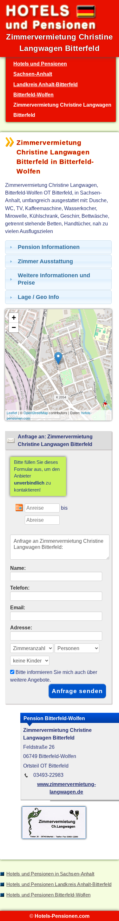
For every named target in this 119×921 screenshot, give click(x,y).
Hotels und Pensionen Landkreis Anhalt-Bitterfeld (58, 884)
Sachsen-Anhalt (32, 74)
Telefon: (20, 588)
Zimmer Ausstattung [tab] (45, 261)
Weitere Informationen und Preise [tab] (54, 279)
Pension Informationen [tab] (49, 247)
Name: (18, 568)
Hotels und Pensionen (40, 64)
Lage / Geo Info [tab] (38, 297)
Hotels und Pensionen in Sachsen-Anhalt (50, 873)
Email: (17, 607)
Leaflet (12, 412)
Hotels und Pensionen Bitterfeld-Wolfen (48, 894)
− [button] (14, 327)
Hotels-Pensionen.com (62, 916)
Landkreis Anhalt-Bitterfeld (45, 84)
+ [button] (14, 318)
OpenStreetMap (35, 412)
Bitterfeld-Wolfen (33, 94)
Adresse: (21, 627)
